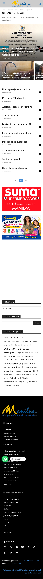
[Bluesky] (16, 552)
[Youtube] (10, 552)
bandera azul (16, 341)
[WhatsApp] (4, 552)
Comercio (19, 345)
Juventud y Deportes (11, 363)
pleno (6, 378)
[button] (5, 459)
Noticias (10, 10)
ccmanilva (33, 341)
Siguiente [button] (38, 198)
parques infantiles (9, 374)
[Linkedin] (16, 547)
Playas (35, 375)
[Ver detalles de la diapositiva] (21, 199)
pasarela (18, 374)
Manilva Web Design (31, 561)
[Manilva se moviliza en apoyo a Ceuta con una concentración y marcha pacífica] (21, 42)
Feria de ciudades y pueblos (16, 133)
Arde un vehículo (10, 115)
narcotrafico (8, 371)
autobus (28, 338)
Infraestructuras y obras (23, 359)
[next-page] (31, 180)
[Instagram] (10, 547)
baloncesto (7, 341)
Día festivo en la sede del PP (17, 124)
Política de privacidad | (12, 570)
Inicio (4, 10)
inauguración (29, 356)
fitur (5, 356)
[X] (34, 547)
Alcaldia (14, 337)
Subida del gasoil (11, 159)
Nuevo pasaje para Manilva (16, 89)
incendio (6, 360)
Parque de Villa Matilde (14, 98)
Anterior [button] (5, 198)
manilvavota (17, 367)
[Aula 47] (21, 227)
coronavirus (12, 348)
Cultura (26, 349)
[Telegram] (22, 547)
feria (36, 353)
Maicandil (7, 367)
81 (16, 181)
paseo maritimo (26, 374)
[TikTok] (28, 547)
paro (35, 371)
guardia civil (11, 356)
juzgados (24, 363)
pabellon (27, 371)
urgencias (16, 385)
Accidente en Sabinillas (14, 150)
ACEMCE (6, 338)
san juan (21, 382)
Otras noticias (19, 10)
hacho (18, 356)
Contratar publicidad (33, 573)
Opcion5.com (16, 563)
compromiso (28, 345)
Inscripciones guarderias (14, 141)
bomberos (24, 341)
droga (18, 352)
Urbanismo (7, 385)
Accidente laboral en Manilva (17, 107)
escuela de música (27, 352)
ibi (22, 356)
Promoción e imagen (10, 382)
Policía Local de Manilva (19, 378)
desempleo (9, 352)
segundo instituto (31, 382)
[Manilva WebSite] (21, 3)
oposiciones (18, 371)
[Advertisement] (21, 269)
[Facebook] (4, 547)
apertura (22, 338)
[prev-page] (11, 180)
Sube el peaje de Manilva (14, 168)
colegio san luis (8, 345)
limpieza (32, 364)
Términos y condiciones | (31, 570)
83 (26, 181)
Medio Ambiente (31, 367)
